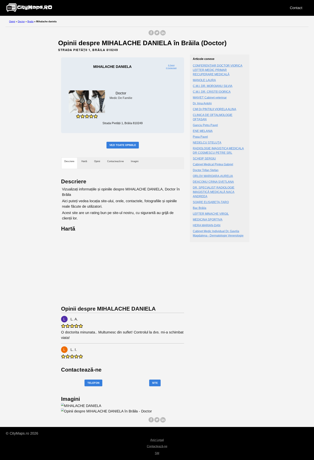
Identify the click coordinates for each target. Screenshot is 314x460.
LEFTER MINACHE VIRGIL (211, 213)
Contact (296, 8)
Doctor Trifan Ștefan (205, 170)
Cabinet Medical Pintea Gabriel (213, 164)
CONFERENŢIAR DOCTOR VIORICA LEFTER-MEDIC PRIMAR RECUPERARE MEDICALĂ (217, 70)
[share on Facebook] (151, 34)
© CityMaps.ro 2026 (22, 433)
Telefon (93, 382)
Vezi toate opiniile (122, 145)
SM (157, 453)
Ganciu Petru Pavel (205, 125)
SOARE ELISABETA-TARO (211, 202)
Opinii (12, 21)
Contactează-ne (157, 446)
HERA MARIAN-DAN (206, 225)
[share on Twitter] (157, 34)
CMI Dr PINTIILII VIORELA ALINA (214, 109)
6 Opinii (171, 65)
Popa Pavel (200, 136)
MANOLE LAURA (204, 80)
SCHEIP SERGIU (204, 158)
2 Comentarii (171, 68)
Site (155, 382)
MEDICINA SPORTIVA (207, 219)
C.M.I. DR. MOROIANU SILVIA (212, 85)
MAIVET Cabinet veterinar (210, 97)
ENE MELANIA (203, 131)
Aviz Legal (157, 439)
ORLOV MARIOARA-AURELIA (213, 176)
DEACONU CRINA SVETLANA (213, 181)
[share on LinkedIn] (163, 34)
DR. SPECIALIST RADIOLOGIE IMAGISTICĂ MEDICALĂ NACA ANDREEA (213, 192)
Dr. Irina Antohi (202, 103)
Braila (30, 21)
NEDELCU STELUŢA (207, 142)
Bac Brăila (199, 207)
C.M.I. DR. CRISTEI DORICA (212, 91)
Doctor (21, 21)
